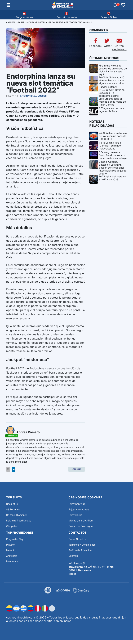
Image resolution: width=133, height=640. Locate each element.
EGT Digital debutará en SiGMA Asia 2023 (112, 178)
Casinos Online (108, 17)
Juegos (42, 96)
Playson (10, 544)
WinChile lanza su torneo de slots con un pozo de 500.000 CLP (113, 136)
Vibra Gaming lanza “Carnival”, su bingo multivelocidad (110, 145)
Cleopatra (11, 526)
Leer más (76, 469)
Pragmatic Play (14, 539)
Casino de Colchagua (81, 526)
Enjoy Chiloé (75, 514)
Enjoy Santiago (77, 503)
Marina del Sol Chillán (81, 520)
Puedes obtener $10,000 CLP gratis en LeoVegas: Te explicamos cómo (112, 91)
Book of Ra (12, 503)
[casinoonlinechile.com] (62, 5)
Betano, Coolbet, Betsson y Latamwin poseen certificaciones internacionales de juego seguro (112, 167)
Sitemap (73, 555)
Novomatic (12, 561)
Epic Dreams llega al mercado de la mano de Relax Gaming (112, 101)
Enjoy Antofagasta (79, 509)
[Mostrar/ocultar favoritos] (123, 5)
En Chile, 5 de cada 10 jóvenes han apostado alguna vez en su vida (111, 80)
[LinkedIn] (13, 469)
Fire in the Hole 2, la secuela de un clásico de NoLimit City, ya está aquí (113, 70)
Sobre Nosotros (77, 539)
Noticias (30, 22)
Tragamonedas (24, 17)
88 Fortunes (13, 509)
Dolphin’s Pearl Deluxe (18, 520)
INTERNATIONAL (28, 96)
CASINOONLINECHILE (15, 22)
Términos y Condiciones (82, 544)
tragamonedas (74, 450)
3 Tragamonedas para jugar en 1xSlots (111, 110)
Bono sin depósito (67, 17)
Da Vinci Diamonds (16, 514)
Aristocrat (11, 555)
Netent (10, 550)
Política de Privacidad (81, 550)
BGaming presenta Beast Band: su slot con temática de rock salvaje (113, 155)
